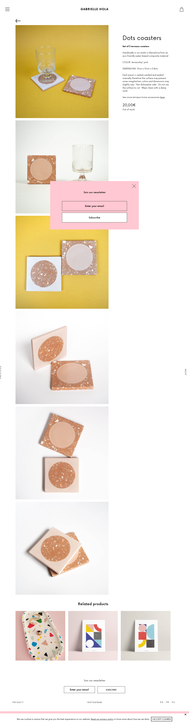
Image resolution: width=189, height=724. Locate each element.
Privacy (18, 702)
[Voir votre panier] (181, 9)
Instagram (94, 702)
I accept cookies (161, 719)
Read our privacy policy (102, 719)
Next (185, 372)
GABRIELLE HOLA (95, 9)
